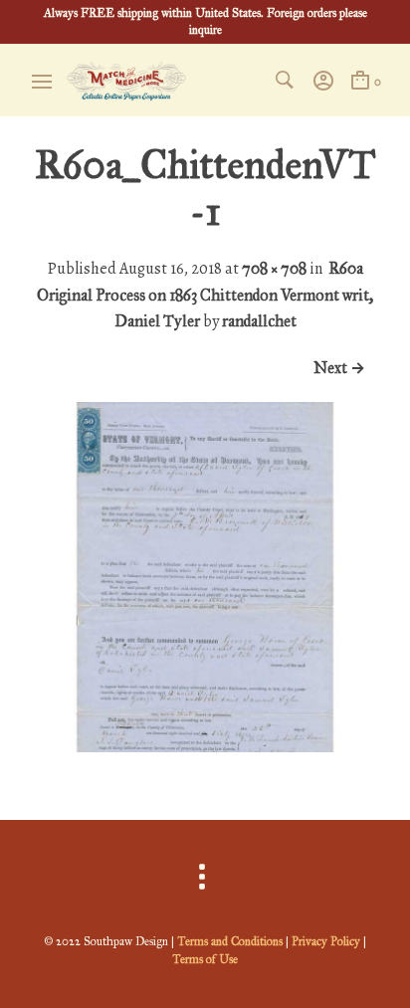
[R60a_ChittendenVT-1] (205, 746)
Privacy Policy (326, 941)
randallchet (259, 320)
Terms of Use (205, 959)
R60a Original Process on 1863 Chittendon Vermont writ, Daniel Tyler (205, 294)
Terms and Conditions (230, 941)
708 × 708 (274, 268)
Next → (339, 367)
